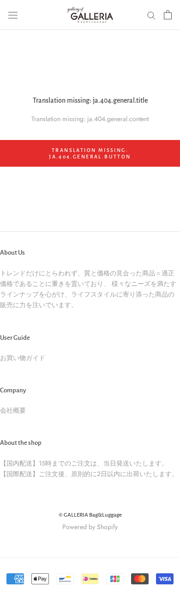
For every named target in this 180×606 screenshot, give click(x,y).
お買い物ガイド (22, 357)
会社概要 (13, 410)
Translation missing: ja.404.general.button (90, 153)
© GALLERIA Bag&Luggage (90, 515)
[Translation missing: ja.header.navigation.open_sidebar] (13, 14)
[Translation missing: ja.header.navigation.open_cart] (168, 14)
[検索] (151, 15)
